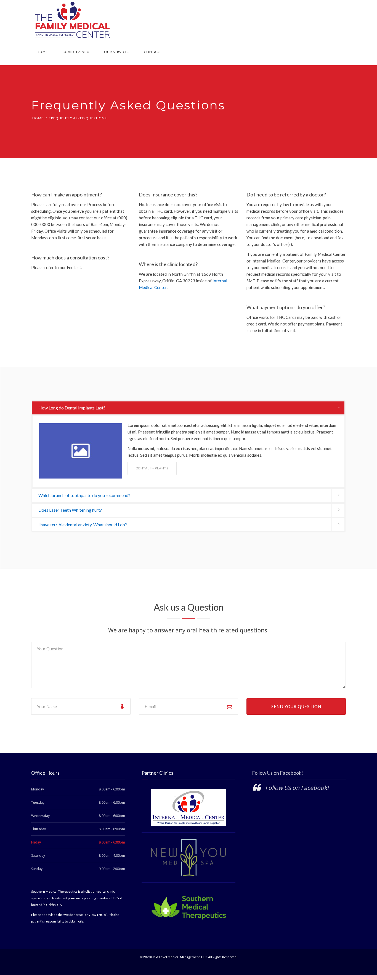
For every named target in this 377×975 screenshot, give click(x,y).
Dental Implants (152, 468)
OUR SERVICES (116, 52)
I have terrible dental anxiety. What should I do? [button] (82, 524)
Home (42, 52)
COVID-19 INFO (76, 52)
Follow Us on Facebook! (277, 773)
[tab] (188, 408)
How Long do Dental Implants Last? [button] (71, 407)
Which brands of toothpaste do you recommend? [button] (84, 495)
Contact (152, 52)
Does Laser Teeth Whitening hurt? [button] (70, 510)
